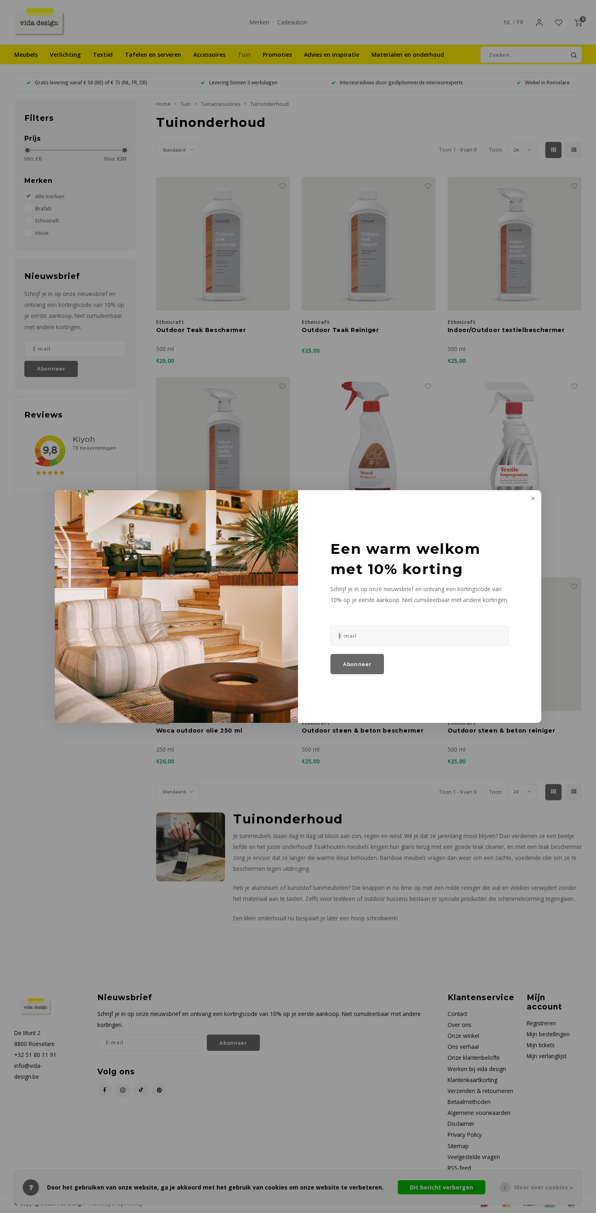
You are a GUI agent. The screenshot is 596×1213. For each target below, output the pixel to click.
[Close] (532, 499)
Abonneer (357, 664)
